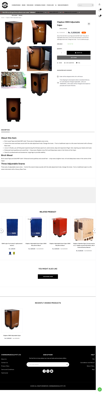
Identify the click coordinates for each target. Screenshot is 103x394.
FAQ (93, 359)
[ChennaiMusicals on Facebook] (44, 371)
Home (2, 17)
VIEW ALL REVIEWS (63, 28)
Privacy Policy (5, 366)
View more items (48, 276)
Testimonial (4, 373)
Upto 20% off (44, 12)
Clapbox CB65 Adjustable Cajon (12, 335)
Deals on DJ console (61, 12)
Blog (93, 369)
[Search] (92, 5)
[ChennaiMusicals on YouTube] (51, 371)
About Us (4, 359)
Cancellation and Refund (87, 362)
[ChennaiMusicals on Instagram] (47, 371)
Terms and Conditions (7, 369)
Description (5, 130)
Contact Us (4, 362)
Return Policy (91, 366)
